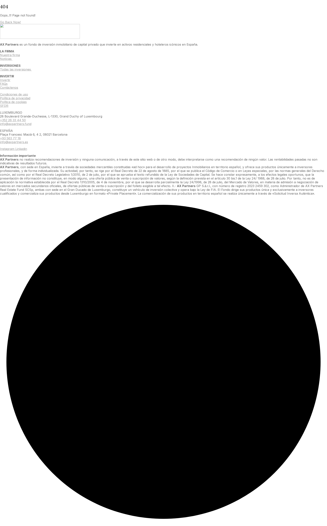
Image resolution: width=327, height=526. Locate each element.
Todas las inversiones (16, 69)
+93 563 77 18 (10, 138)
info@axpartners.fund (15, 124)
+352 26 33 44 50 (13, 120)
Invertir (5, 80)
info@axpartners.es (14, 142)
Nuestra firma (10, 55)
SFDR (4, 106)
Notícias (6, 59)
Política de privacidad (15, 98)
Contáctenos (9, 87)
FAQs (4, 84)
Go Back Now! (10, 22)
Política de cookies (13, 102)
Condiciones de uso (14, 94)
